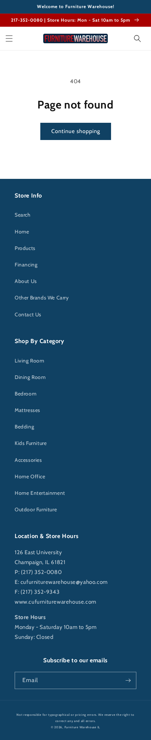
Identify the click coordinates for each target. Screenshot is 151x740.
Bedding (24, 426)
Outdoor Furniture (36, 509)
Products (25, 248)
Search (23, 214)
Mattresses (27, 410)
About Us (26, 281)
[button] (9, 38)
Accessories (28, 460)
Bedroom (25, 393)
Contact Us (28, 314)
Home (22, 231)
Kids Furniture (31, 443)
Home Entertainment (40, 493)
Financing (26, 264)
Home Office (30, 476)
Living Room (29, 360)
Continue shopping (75, 131)
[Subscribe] (128, 680)
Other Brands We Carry (42, 297)
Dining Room (30, 377)
